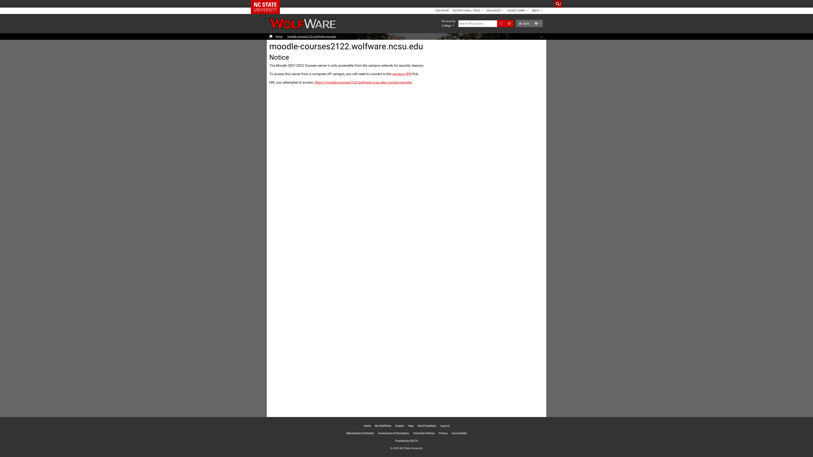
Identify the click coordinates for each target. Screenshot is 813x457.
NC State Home (267, 4)
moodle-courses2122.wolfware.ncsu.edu (311, 36)
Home (278, 36)
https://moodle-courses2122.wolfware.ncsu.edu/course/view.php (363, 82)
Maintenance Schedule (360, 433)
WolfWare (442, 10)
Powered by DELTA (406, 440)
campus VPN (402, 74)
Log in (525, 23)
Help (410, 425)
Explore (399, 425)
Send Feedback (427, 425)
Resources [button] (494, 10)
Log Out (444, 425)
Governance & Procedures (393, 433)
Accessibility (459, 433)
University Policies (424, 433)
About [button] (535, 10)
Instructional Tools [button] (467, 10)
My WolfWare (383, 425)
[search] (558, 4)
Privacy (443, 433)
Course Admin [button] (516, 10)
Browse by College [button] (448, 23)
